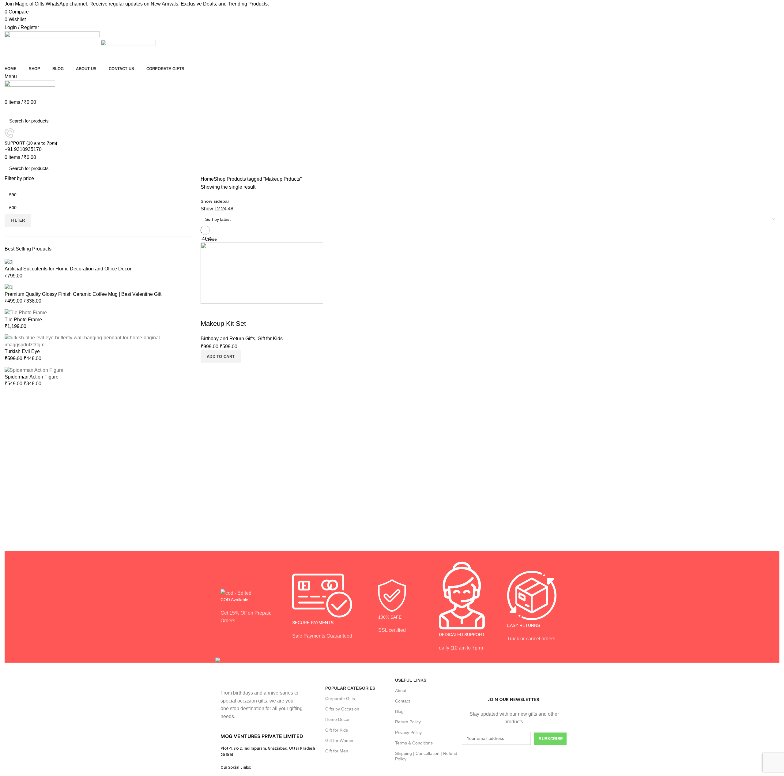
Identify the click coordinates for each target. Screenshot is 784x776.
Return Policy (408, 721)
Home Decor (337, 719)
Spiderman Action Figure (31, 376)
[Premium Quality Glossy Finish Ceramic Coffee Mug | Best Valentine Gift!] (9, 287)
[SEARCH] (771, 121)
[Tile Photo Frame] (26, 312)
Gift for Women (340, 740)
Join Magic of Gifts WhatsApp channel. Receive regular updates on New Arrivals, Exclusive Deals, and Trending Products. (137, 3)
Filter (18, 220)
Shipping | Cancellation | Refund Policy (426, 756)
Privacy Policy (408, 732)
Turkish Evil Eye (22, 351)
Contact (402, 701)
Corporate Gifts (340, 698)
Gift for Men (336, 750)
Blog (399, 711)
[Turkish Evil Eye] (98, 341)
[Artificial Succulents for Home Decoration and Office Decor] (9, 261)
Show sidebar (215, 201)
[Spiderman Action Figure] (34, 369)
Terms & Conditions (414, 742)
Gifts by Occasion (342, 708)
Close (211, 239)
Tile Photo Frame (23, 319)
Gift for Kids (336, 730)
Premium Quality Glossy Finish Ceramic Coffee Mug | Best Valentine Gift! (84, 294)
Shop (219, 179)
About (400, 690)
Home (207, 179)
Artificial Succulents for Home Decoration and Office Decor (68, 268)
